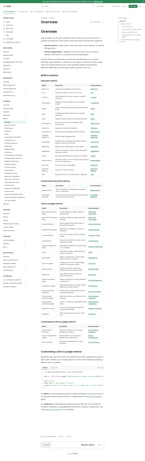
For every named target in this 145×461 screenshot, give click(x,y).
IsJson (93, 119)
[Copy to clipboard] (102, 367)
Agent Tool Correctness (92, 218)
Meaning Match (93, 269)
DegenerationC (95, 190)
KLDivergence (95, 132)
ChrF (92, 93)
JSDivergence (95, 123)
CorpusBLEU (95, 103)
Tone (92, 174)
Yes (62, 436)
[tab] (9, 11)
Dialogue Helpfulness (95, 247)
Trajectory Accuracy (95, 308)
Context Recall (93, 241)
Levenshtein (95, 142)
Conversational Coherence (93, 331)
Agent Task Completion (92, 213)
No (70, 436)
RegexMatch (95, 151)
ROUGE (93, 156)
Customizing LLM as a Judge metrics (130, 41)
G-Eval (90, 252)
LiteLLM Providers (94, 396)
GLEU (92, 114)
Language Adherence (94, 136)
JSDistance (94, 128)
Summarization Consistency (93, 303)
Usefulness (92, 314)
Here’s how (98, 1)
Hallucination (92, 258)
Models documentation (52, 409)
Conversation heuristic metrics (132, 29)
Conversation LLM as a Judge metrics (131, 36)
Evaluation (44, 18)
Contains (94, 97)
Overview (123, 21)
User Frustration (93, 342)
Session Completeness (93, 337)
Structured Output (94, 291)
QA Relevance (93, 286)
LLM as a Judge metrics (129, 32)
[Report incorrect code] (99, 367)
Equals (93, 108)
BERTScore (94, 89)
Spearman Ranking (94, 170)
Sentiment (94, 165)
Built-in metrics (126, 24)
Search (69, 6)
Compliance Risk (94, 230)
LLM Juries (91, 263)
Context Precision (94, 235)
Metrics (52, 18)
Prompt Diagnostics (95, 280)
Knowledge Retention (94, 196)
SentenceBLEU (95, 160)
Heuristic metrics (127, 27)
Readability (94, 147)
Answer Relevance (94, 224)
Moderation (92, 275)
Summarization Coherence (93, 297)
